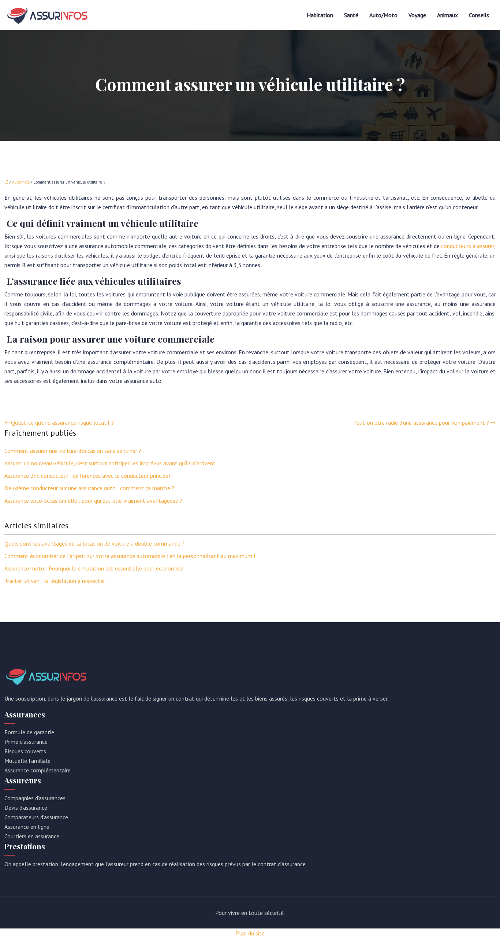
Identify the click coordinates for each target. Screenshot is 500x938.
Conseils (479, 15)
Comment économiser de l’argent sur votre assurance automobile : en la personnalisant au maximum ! (129, 556)
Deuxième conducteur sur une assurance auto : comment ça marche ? (89, 488)
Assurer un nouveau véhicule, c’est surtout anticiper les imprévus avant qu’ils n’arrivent (110, 463)
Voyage (417, 15)
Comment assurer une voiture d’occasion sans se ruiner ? (72, 450)
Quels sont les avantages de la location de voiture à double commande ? (94, 543)
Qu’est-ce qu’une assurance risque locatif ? (62, 422)
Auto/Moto (383, 15)
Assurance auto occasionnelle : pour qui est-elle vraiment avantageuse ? (93, 500)
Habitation (320, 15)
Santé (351, 15)
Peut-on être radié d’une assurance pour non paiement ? (421, 422)
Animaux (447, 15)
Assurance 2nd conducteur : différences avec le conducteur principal (87, 475)
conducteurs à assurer (467, 246)
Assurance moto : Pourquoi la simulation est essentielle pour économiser (94, 568)
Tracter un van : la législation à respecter (54, 580)
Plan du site (250, 933)
